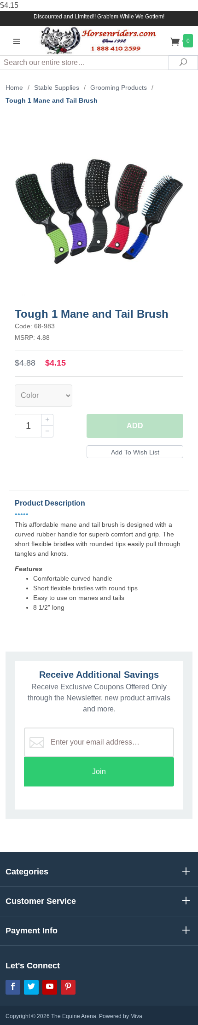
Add (135, 426)
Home (14, 87)
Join (99, 771)
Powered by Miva (120, 1016)
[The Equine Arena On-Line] (99, 40)
